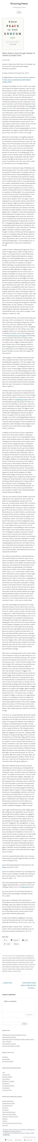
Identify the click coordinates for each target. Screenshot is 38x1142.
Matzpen (15, 964)
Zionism (4, 971)
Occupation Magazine (8, 1085)
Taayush (4, 1121)
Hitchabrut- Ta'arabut (8, 1081)
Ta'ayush (4, 969)
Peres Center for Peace (8, 1112)
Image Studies (6, 1059)
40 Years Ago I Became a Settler (11, 1046)
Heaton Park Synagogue (9, 1037)
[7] (17, 799)
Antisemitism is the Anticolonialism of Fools (14, 1035)
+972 (3, 1072)
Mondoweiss (5, 1083)
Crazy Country (6, 1074)
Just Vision (5, 1108)
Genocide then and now (9, 1044)
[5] (30, 664)
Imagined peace (10, 960)
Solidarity (4, 1119)
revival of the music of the (16, 335)
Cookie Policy (6, 1134)
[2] (20, 492)
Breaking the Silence (8, 1101)
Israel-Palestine (20, 960)
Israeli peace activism (12, 962)
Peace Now (32, 964)
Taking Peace (11, 969)
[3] (8, 622)
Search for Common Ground (10, 1116)
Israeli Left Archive (7, 1105)
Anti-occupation (20, 955)
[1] (10, 333)
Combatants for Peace (8, 1103)
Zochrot (9, 971)
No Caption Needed (7, 1061)
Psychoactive (6, 1088)
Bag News (5, 1057)
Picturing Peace (19, 3)
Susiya (32, 966)
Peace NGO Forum (23, 964)
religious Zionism (24, 966)
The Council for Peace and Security (12, 1123)
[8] (30, 843)
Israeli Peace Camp (23, 962)
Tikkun (4, 867)
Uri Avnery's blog (7, 1090)
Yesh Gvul (5, 1125)
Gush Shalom (6, 1079)
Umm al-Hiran (29, 969)
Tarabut (18, 969)
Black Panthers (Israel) (19, 958)
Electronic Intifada (7, 1077)
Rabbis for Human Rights (12, 966)
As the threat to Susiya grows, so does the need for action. (28, 985)
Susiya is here (7, 982)
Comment (29, 1014)
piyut (3, 966)
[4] (3, 627)
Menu (19, 12)
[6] (24, 704)
